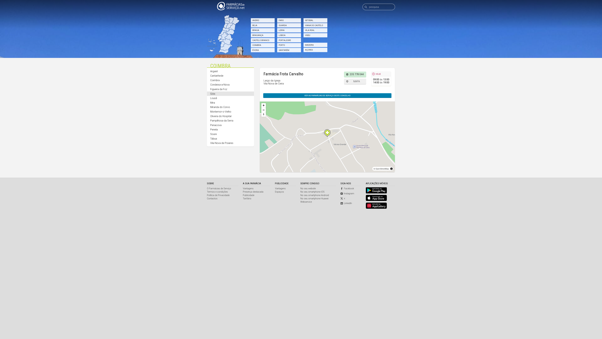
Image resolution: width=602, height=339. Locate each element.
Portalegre (285, 40)
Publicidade (248, 195)
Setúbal (309, 20)
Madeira (309, 45)
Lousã (213, 98)
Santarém (284, 50)
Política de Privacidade (218, 195)
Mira (212, 102)
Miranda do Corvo (220, 107)
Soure (213, 134)
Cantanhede (216, 75)
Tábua (213, 138)
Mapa (356, 81)
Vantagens (248, 188)
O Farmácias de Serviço (219, 188)
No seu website (308, 188)
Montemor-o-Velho (220, 111)
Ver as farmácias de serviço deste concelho (327, 95)
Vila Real (310, 30)
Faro (281, 20)
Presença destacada (253, 192)
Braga (255, 30)
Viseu (307, 35)
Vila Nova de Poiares (221, 143)
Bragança (257, 35)
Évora (255, 50)
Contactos (212, 198)
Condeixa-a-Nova (220, 84)
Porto (282, 45)
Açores (309, 50)
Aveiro (255, 20)
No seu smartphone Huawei (314, 198)
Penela (214, 129)
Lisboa (282, 35)
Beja (254, 25)
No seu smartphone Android (314, 195)
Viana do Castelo (314, 25)
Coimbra (256, 45)
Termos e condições (217, 192)
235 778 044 (357, 74)
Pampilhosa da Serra (221, 120)
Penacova (216, 125)
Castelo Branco (260, 40)
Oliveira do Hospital (220, 116)
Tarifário (247, 198)
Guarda (283, 25)
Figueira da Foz (218, 89)
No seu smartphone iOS (312, 192)
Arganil (214, 71)
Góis (212, 93)
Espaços (279, 192)
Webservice (306, 202)
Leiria (282, 30)
